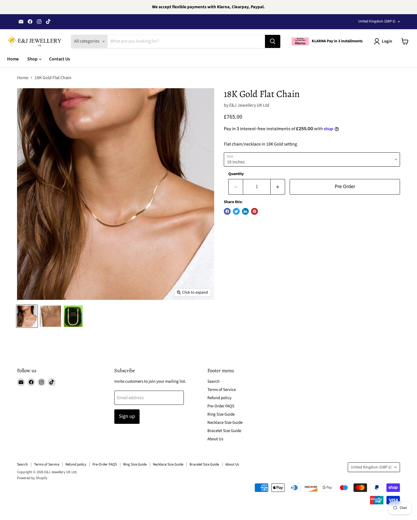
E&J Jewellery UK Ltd (249, 105)
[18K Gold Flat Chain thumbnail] (26, 316)
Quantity (236, 174)
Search (213, 381)
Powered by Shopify (32, 478)
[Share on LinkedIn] (245, 211)
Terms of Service (221, 390)
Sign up (127, 416)
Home (13, 59)
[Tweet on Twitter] (236, 211)
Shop (32, 59)
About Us (215, 439)
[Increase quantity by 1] (278, 187)
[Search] (272, 41)
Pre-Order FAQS (220, 406)
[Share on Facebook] (227, 211)
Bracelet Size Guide (224, 431)
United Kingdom (376, 21)
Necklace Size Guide (225, 423)
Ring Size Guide (221, 414)
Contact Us (59, 59)
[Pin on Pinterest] (254, 211)
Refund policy (219, 398)
